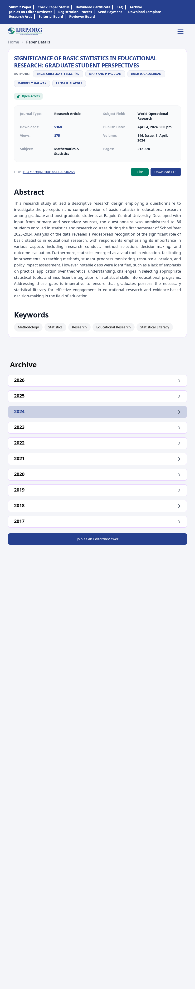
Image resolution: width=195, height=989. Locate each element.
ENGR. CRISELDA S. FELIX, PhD (58, 74)
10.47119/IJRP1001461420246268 (49, 172)
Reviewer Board (82, 16)
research (79, 327)
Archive (136, 7)
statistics (55, 327)
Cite (140, 172)
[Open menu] (182, 31)
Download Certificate (93, 7)
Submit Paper (20, 7)
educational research (113, 327)
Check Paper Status (53, 7)
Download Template (144, 11)
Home (13, 42)
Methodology (28, 327)
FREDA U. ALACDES (69, 83)
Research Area (20, 16)
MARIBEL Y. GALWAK (32, 83)
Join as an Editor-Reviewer (30, 11)
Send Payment (110, 11)
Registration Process (75, 11)
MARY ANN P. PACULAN (105, 74)
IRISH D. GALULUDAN (146, 74)
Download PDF (165, 172)
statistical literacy (154, 327)
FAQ (120, 7)
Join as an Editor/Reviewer (97, 539)
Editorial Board (51, 16)
